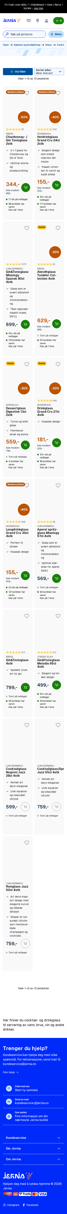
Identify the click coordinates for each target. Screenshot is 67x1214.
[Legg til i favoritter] (26, 93)
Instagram (13, 1204)
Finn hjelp (9, 1072)
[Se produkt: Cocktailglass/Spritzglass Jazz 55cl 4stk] (49, 776)
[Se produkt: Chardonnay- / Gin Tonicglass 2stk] (18, 153)
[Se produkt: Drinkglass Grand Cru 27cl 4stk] (49, 417)
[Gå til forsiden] (12, 20)
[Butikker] (37, 20)
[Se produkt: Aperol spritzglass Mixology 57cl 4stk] (49, 543)
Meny (58, 34)
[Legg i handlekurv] (25, 187)
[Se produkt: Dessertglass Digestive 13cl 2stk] (18, 417)
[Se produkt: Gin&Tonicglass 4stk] (18, 663)
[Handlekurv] (58, 20)
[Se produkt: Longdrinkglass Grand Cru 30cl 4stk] (18, 543)
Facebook (32, 1204)
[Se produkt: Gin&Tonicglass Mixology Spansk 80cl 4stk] (18, 288)
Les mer (38, 8)
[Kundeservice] (28, 20)
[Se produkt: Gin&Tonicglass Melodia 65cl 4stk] (49, 663)
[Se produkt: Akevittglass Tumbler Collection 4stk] (49, 288)
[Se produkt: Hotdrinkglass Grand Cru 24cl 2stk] (49, 153)
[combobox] (28, 34)
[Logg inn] (46, 20)
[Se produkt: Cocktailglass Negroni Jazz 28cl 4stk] (18, 776)
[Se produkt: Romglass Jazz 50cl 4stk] (18, 903)
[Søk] (7, 34)
